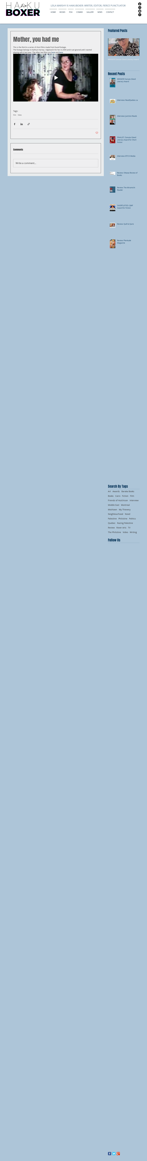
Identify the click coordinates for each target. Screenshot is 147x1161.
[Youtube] (139, 11)
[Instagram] (139, 7)
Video (20, 115)
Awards (116, 491)
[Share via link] (28, 124)
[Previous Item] (112, 47)
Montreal (125, 505)
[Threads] (139, 14)
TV (129, 527)
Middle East (113, 505)
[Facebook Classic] (109, 1153)
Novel (127, 514)
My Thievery (124, 509)
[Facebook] (139, 3)
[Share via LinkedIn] (21, 124)
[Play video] (55, 77)
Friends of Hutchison (118, 500)
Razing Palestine (125, 523)
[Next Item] (135, 47)
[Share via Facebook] (14, 124)
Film (14, 115)
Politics (132, 518)
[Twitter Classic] (114, 1153)
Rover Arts (121, 527)
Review (111, 527)
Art (109, 491)
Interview (134, 500)
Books (111, 496)
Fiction (125, 496)
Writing (133, 532)
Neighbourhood (115, 514)
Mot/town (112, 509)
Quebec (111, 523)
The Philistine (114, 532)
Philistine (122, 518)
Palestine (112, 518)
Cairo (117, 496)
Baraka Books (127, 491)
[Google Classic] (118, 1153)
